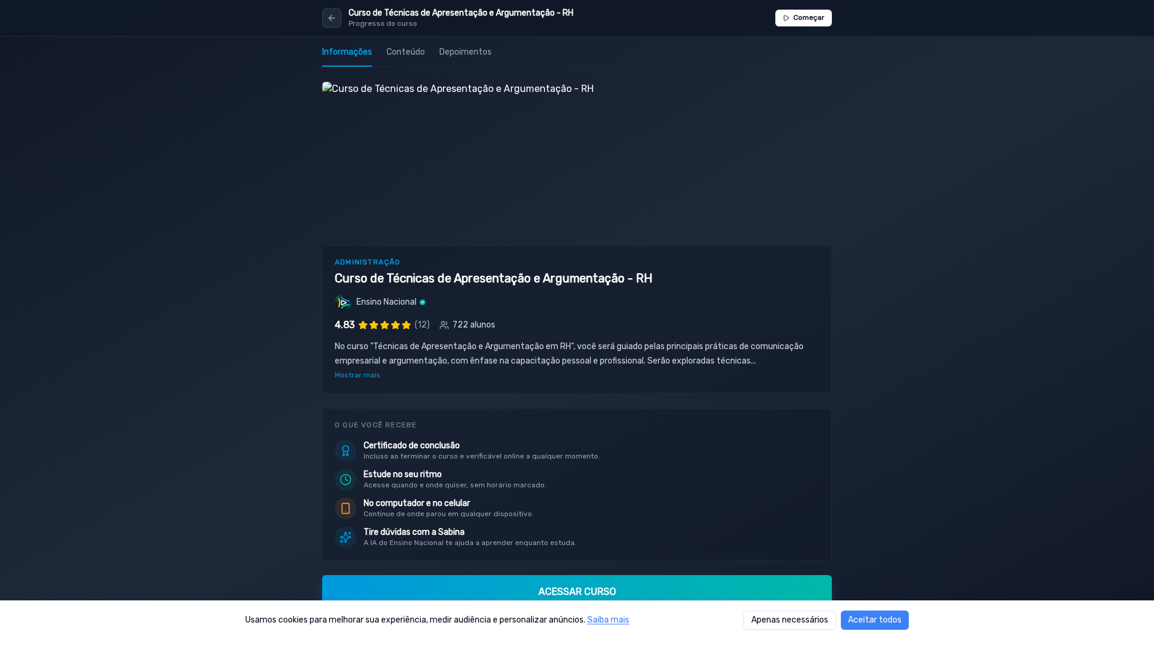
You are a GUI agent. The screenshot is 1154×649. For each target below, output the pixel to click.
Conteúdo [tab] (405, 52)
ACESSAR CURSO (577, 591)
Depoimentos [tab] (465, 52)
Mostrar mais (357, 375)
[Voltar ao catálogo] (331, 18)
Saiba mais (608, 620)
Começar (809, 17)
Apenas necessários (789, 620)
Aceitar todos (875, 620)
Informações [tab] (347, 52)
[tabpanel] (577, 358)
